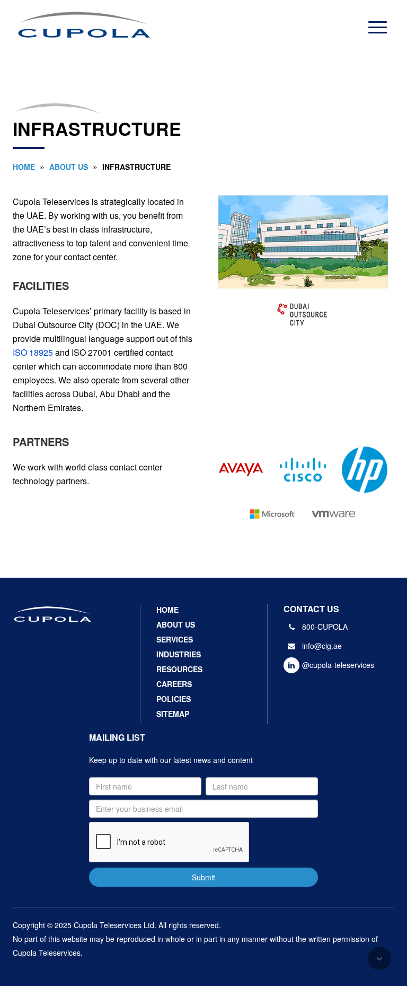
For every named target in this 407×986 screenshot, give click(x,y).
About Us (68, 166)
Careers (174, 684)
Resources (179, 669)
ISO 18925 (33, 352)
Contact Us (311, 609)
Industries (178, 654)
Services (174, 639)
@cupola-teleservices (338, 664)
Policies (173, 698)
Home (24, 166)
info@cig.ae (322, 645)
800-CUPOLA (325, 626)
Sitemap (172, 713)
